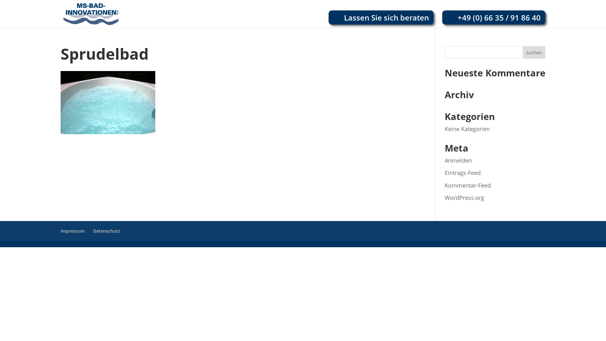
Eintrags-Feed (463, 172)
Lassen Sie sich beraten (386, 17)
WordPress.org (464, 197)
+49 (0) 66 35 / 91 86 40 (499, 17)
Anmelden (458, 160)
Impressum (73, 231)
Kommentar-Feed (468, 185)
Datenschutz (106, 231)
